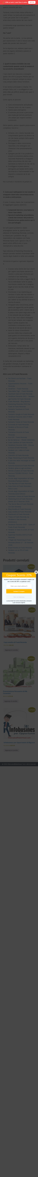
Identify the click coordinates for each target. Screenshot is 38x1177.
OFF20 (32, 2)
